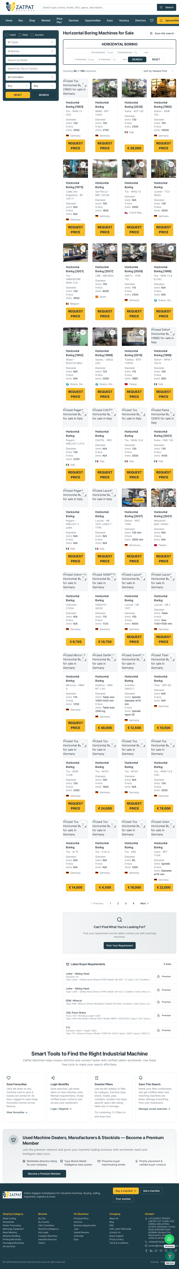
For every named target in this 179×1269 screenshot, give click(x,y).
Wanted (45, 20)
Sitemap (155, 1262)
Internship (78, 1236)
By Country (43, 1222)
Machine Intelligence (48, 1229)
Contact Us (114, 1232)
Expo (110, 20)
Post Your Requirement (119, 945)
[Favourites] (152, 20)
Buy (21, 20)
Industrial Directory (47, 1239)
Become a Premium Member (44, 1173)
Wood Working (10, 1232)
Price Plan (59, 20)
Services (74, 20)
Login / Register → (61, 1108)
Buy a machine (124, 1190)
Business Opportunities (85, 1225)
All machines (9, 1246)
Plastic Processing (12, 1225)
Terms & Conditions (118, 1243)
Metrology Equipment (13, 1229)
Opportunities (93, 20)
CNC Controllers (46, 1225)
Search (169, 7)
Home (9, 20)
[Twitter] (156, 1250)
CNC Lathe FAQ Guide (120, 1229)
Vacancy (124, 20)
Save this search (164, 33)
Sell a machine (151, 1190)
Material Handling (11, 1236)
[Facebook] (146, 1250)
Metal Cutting (9, 1218)
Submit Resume (81, 1232)
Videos (41, 1243)
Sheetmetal (8, 1222)
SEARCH (44, 94)
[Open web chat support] (170, 1256)
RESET (18, 94)
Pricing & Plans (81, 1218)
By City (41, 1218)
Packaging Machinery (13, 1243)
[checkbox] (7, 34)
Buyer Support (116, 1236)
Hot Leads (43, 1232)
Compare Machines (47, 1236)
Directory (140, 20)
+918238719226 (156, 1242)
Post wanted (123, 1198)
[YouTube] (161, 1250)
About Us (113, 1218)
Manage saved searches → (154, 1108)
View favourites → (16, 1112)
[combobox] (31, 42)
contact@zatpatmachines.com (163, 1245)
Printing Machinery (12, 1239)
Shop (32, 20)
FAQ (111, 1225)
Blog (111, 1222)
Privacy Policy (116, 1239)
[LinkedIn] (151, 1250)
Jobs (76, 1229)
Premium (166, 976)
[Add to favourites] (83, 84)
